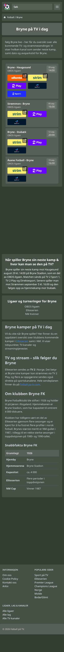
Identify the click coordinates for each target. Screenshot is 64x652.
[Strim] (37, 78)
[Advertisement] (32, 220)
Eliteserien (32, 310)
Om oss (6, 575)
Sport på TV (41, 575)
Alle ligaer (8, 611)
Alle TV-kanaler (11, 618)
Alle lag (6, 614)
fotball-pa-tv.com (30, 384)
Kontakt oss (9, 582)
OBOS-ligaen (32, 306)
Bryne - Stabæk (16, 132)
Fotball (10, 17)
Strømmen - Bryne (18, 103)
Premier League (43, 582)
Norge (38, 590)
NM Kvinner (32, 314)
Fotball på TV (17, 629)
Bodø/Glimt (41, 597)
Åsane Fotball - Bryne (20, 160)
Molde (38, 593)
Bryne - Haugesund (19, 67)
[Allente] (16, 78)
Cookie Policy (10, 578)
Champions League (45, 586)
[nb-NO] (7, 7)
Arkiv (5, 586)
